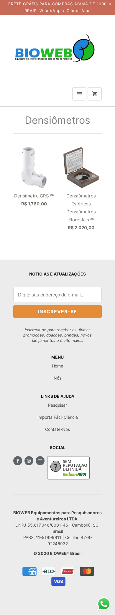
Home (57, 365)
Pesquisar (57, 405)
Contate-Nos (57, 429)
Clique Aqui (79, 10)
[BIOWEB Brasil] (54, 47)
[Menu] (79, 93)
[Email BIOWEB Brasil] (40, 460)
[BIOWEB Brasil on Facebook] (17, 460)
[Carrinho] (95, 93)
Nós (57, 377)
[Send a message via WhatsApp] (104, 604)
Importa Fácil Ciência (57, 417)
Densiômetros (57, 120)
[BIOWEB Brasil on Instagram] (28, 460)
